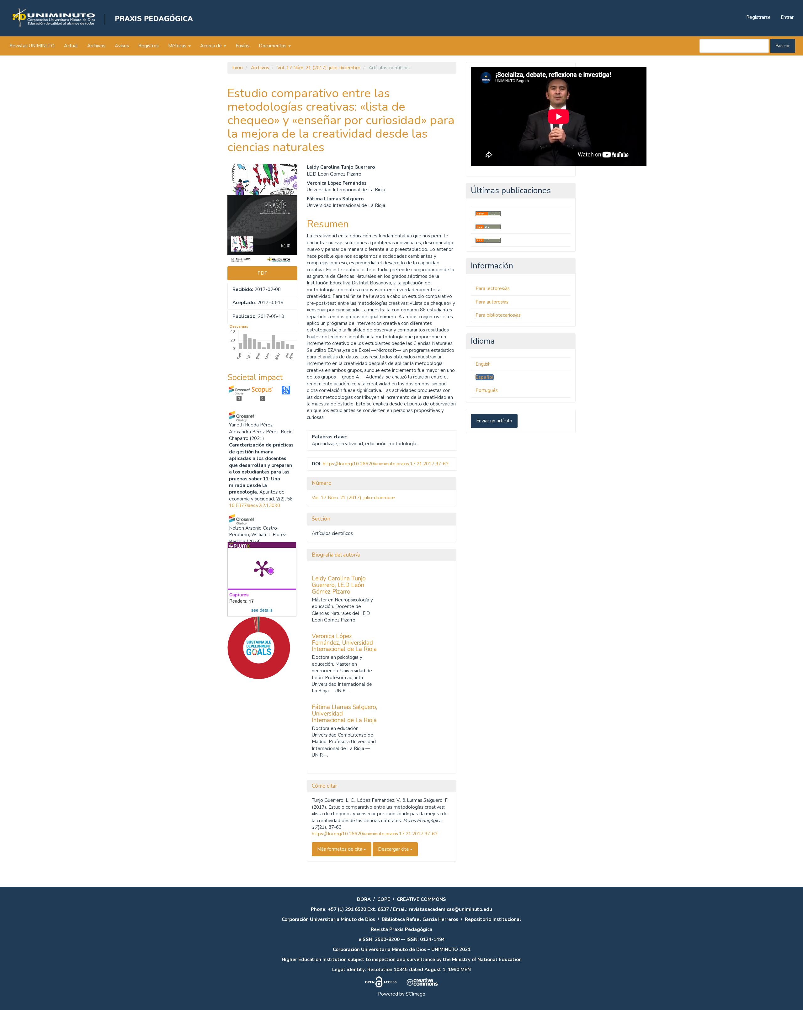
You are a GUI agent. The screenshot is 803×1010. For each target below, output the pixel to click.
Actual (71, 46)
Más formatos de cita (340, 849)
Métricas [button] (178, 46)
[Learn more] (256, 778)
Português (487, 390)
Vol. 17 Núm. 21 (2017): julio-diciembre (318, 68)
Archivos (96, 46)
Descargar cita (394, 849)
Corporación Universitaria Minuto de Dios (328, 919)
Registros (148, 46)
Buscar (782, 46)
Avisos (122, 46)
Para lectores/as (493, 288)
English (483, 364)
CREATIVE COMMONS (421, 899)
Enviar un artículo (494, 421)
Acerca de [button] (211, 46)
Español (485, 377)
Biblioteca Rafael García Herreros (420, 919)
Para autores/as (492, 302)
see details (262, 610)
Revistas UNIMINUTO (32, 46)
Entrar (787, 17)
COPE (383, 899)
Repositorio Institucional (493, 919)
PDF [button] (262, 273)
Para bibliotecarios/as (498, 315)
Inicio (237, 68)
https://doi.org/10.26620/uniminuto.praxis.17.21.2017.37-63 (386, 464)
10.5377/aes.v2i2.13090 (254, 505)
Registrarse (758, 17)
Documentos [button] (273, 46)
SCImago (415, 994)
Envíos (242, 46)
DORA (364, 899)
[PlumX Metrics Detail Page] (262, 568)
